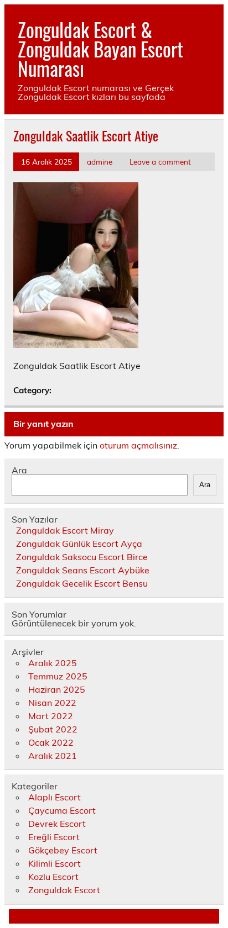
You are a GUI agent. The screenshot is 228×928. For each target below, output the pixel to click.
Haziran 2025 (56, 689)
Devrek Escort (57, 823)
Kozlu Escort (53, 876)
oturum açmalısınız (138, 445)
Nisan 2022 (52, 702)
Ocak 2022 (51, 742)
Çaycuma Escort (62, 810)
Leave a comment (160, 161)
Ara (19, 470)
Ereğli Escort (54, 836)
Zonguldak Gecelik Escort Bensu (82, 583)
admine (99, 161)
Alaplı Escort (54, 797)
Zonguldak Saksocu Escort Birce (82, 556)
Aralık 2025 (52, 662)
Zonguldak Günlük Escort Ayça (79, 543)
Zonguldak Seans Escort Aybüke (82, 570)
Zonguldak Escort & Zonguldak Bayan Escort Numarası (100, 48)
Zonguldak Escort (64, 889)
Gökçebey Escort (62, 850)
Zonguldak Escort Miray (65, 530)
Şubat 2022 (52, 729)
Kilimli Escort (54, 863)
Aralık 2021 (52, 755)
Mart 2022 (50, 715)
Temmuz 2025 (57, 676)
